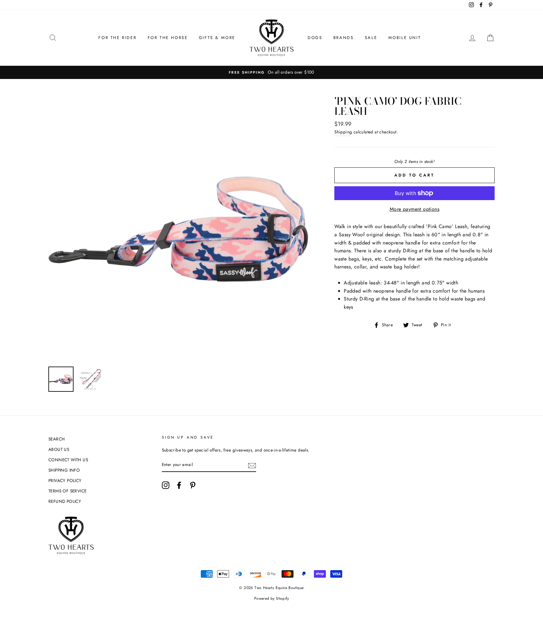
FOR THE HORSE (168, 38)
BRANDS (343, 38)
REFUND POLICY (64, 501)
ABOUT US (58, 449)
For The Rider (117, 38)
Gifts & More (217, 38)
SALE (371, 38)
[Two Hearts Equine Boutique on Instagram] (165, 485)
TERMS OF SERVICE (67, 491)
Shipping (343, 132)
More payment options (414, 209)
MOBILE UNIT (404, 38)
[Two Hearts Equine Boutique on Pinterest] (192, 485)
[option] (271, 72)
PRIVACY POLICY (65, 480)
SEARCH (56, 439)
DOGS (315, 38)
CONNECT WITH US (68, 460)
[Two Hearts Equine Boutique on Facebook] (179, 485)
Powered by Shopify (271, 598)
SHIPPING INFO (64, 470)
